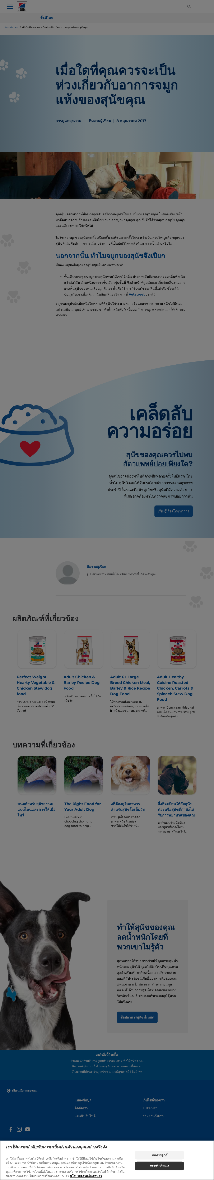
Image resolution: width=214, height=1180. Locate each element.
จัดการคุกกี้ (159, 1155)
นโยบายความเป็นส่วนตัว (86, 1176)
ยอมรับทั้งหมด (159, 1166)
